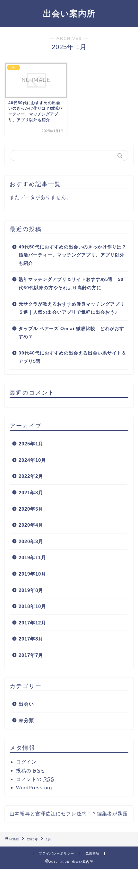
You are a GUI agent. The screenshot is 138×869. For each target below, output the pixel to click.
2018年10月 (32, 606)
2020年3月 (31, 541)
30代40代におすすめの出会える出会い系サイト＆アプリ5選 (72, 357)
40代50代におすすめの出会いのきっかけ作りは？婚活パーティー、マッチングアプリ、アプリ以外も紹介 (72, 255)
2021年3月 (31, 492)
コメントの (35, 779)
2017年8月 (31, 638)
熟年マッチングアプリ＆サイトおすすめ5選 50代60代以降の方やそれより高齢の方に (71, 283)
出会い (26, 704)
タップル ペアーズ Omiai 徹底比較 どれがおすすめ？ (71, 332)
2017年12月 (32, 622)
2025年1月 (31, 443)
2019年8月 (31, 590)
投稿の (30, 770)
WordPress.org (34, 787)
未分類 (26, 720)
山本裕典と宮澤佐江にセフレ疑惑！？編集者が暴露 (69, 813)
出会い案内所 (69, 13)
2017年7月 (31, 655)
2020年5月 (31, 509)
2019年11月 (32, 557)
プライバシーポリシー (56, 853)
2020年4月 (31, 525)
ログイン (26, 762)
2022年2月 (31, 476)
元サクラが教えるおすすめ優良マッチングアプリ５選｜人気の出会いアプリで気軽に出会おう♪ (72, 308)
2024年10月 (32, 460)
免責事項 (92, 853)
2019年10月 (32, 574)
